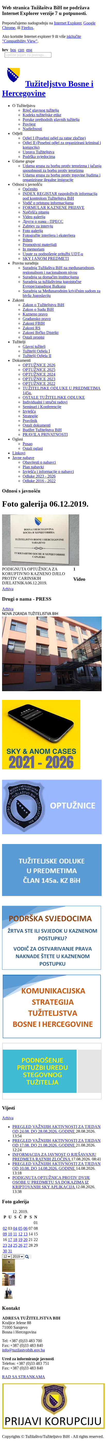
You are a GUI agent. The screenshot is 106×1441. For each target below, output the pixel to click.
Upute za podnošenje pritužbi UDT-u (53, 254)
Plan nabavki (33, 467)
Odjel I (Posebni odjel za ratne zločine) (54, 138)
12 (20, 1234)
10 (10, 1234)
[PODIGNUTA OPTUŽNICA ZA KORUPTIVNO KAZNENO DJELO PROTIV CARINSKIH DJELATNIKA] (40, 564)
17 (10, 1239)
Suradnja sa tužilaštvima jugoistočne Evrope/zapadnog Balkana (52, 283)
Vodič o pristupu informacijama (48, 203)
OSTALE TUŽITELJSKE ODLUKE (54, 397)
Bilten (27, 240)
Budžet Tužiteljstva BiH (42, 430)
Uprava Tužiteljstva (38, 152)
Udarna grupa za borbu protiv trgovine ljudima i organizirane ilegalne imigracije (61, 177)
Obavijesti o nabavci (39, 462)
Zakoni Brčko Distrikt (40, 332)
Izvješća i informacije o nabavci (48, 471)
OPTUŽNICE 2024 (39, 374)
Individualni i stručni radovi (45, 402)
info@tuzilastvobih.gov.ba (23, 1350)
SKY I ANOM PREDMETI (46, 258)
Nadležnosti (32, 129)
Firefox (27, 27)
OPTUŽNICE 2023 (39, 379)
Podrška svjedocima (39, 156)
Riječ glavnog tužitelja (41, 110)
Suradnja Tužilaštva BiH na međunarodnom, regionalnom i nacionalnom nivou (59, 270)
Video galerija (34, 217)
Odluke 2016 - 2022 (39, 481)
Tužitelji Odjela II (37, 356)
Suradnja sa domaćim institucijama (51, 277)
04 (15, 1228)
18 (15, 1239)
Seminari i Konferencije (42, 407)
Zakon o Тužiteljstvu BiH (43, 305)
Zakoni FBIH (34, 323)
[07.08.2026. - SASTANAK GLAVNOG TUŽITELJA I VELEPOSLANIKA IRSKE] (8, 1298)
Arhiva (7, 589)
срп (21, 50)
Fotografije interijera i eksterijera (49, 235)
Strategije (30, 416)
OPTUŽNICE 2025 (39, 369)
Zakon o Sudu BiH (38, 309)
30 (5, 1251)
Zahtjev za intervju (38, 226)
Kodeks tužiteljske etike (42, 115)
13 (25, 1234)
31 (10, 1251)
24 (10, 1245)
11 (15, 1234)
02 (5, 1228)
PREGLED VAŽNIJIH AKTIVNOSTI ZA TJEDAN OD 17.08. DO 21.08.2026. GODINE (56, 1142)
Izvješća (29, 411)
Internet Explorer (67, 23)
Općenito (30, 189)
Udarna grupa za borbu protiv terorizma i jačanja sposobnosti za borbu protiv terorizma (62, 168)
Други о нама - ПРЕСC (43, 221)
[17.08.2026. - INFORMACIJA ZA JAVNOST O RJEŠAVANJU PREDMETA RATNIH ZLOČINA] (8, 1270)
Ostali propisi (33, 337)
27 (25, 1245)
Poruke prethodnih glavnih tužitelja (51, 119)
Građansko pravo (37, 319)
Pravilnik (30, 420)
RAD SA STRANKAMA (23, 1377)
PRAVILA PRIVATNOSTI (45, 434)
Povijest (29, 124)
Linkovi (18, 453)
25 (15, 1245)
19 (20, 1239)
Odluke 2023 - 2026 (39, 476)
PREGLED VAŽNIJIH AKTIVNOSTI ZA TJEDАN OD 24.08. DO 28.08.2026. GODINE (56, 1129)
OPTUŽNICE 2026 (39, 365)
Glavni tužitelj (34, 346)
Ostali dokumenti (36, 425)
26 (20, 1245)
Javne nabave (23, 457)
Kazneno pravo (35, 314)
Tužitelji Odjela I (36, 351)
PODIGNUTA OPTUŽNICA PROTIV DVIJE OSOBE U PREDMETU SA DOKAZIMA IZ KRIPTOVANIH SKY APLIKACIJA (51, 1182)
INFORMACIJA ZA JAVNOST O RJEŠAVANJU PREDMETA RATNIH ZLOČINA (54, 1156)
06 (25, 1228)
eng (29, 50)
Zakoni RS (31, 328)
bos (13, 50)
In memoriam (33, 249)
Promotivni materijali (40, 244)
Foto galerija (33, 231)
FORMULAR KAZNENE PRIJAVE (53, 207)
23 (5, 1245)
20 (25, 1239)
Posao (27, 444)
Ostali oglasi (33, 448)
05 (20, 1228)
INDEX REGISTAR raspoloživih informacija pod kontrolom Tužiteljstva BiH (60, 195)
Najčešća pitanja (36, 212)
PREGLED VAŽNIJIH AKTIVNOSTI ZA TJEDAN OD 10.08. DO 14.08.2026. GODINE (56, 1166)
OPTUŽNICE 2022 (39, 383)
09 (5, 1234)
